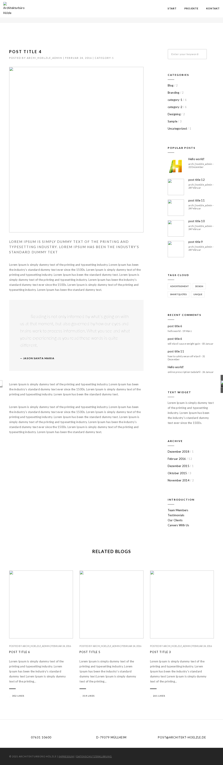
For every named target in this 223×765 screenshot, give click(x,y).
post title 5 (89, 652)
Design (199, 286)
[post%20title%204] (49, 453)
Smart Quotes (178, 294)
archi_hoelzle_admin (44, 57)
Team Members (178, 510)
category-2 (175, 107)
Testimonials (176, 515)
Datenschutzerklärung (94, 756)
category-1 (104, 57)
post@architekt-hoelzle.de (182, 737)
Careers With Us (178, 525)
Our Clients (175, 520)
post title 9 (195, 242)
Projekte (191, 8)
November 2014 (178, 480)
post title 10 (196, 221)
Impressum (66, 756)
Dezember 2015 (178, 466)
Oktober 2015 (177, 473)
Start (172, 8)
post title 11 (196, 200)
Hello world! (196, 159)
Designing (174, 114)
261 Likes (159, 695)
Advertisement (179, 286)
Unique (198, 294)
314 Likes (89, 695)
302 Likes (18, 695)
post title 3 (160, 652)
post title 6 (175, 326)
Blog (171, 85)
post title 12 (196, 179)
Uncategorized (177, 128)
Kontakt (213, 8)
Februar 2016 (177, 458)
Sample (172, 121)
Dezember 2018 (178, 451)
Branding (173, 92)
